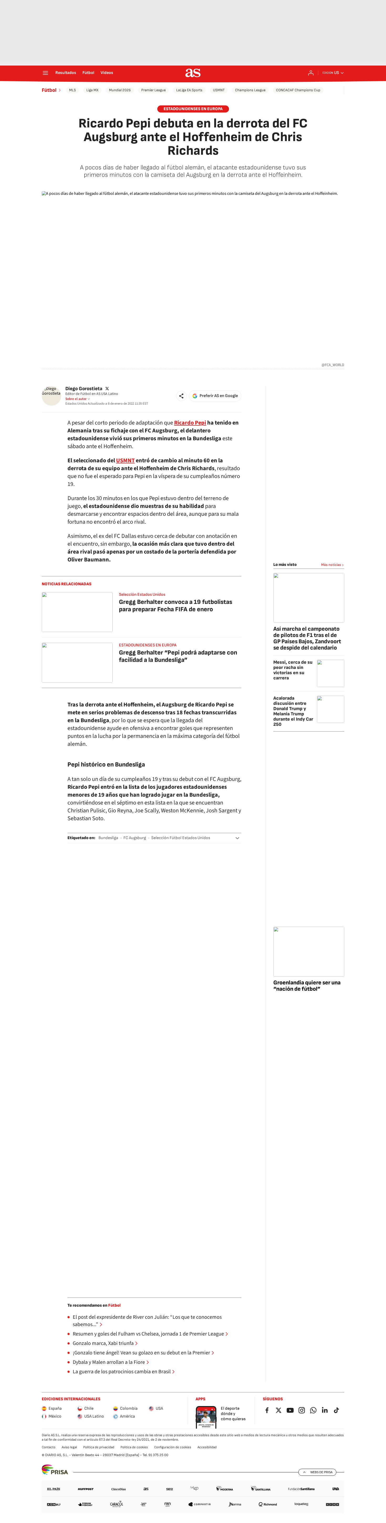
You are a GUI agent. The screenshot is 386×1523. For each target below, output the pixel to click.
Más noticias (331, 564)
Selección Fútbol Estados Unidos (180, 837)
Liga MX (92, 90)
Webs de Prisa (321, 1472)
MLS (72, 90)
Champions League (250, 90)
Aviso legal (69, 1447)
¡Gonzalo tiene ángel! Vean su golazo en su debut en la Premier (141, 1352)
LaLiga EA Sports (189, 90)
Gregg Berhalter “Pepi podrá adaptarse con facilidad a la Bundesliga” (178, 656)
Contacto (48, 1447)
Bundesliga (108, 837)
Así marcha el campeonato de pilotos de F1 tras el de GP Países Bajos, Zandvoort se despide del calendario (307, 638)
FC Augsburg (134, 837)
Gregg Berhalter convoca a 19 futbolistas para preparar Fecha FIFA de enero (175, 605)
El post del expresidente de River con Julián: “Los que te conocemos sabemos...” (147, 1320)
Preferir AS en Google (219, 395)
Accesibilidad (207, 1447)
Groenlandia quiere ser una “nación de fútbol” (307, 986)
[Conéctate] (311, 73)
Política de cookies (134, 1447)
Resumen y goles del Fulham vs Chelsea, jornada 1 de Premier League (148, 1334)
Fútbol (88, 73)
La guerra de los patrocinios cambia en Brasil (122, 1371)
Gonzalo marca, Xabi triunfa (103, 1343)
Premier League (153, 90)
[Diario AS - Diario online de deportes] (193, 73)
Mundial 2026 (120, 90)
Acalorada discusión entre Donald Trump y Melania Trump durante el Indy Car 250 (293, 711)
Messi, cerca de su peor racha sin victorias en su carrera (292, 670)
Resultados (65, 73)
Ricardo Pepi (190, 423)
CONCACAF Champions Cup (298, 90)
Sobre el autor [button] (76, 398)
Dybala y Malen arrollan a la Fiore (109, 1362)
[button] (181, 396)
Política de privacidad (98, 1447)
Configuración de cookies (172, 1447)
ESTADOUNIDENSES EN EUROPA (193, 108)
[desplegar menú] (45, 73)
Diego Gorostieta (83, 389)
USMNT (219, 90)
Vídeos (107, 73)
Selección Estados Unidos (142, 594)
